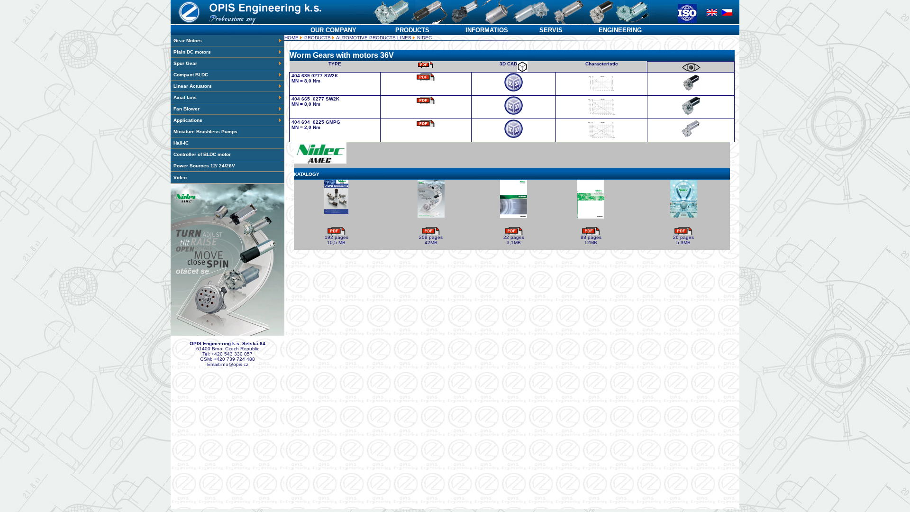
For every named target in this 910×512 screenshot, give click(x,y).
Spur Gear (185, 63)
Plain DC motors (192, 52)
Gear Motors (187, 40)
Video (180, 177)
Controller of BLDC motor (202, 154)
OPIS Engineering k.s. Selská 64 (227, 343)
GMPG (333, 122)
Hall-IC (181, 143)
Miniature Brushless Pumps (205, 131)
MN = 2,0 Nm (305, 127)
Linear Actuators (192, 86)
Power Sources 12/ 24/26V (204, 165)
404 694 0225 (308, 122)
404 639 (300, 75)
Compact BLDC (190, 74)
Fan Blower (186, 108)
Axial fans (185, 97)
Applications (187, 120)
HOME (291, 37)
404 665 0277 (308, 98)
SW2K (331, 75)
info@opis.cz (234, 364)
